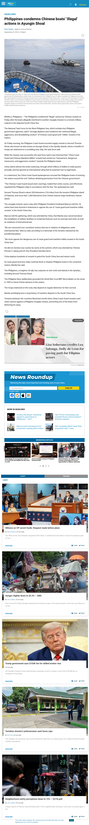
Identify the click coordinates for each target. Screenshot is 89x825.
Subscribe (82, 5)
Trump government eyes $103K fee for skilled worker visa (33, 663)
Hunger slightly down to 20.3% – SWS (23, 595)
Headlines (10, 14)
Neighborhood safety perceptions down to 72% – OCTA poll (33, 799)
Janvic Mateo (11, 599)
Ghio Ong (9, 735)
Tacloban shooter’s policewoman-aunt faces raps (29, 731)
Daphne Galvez (11, 532)
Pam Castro (8, 29)
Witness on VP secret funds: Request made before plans (32, 528)
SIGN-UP (68, 388)
